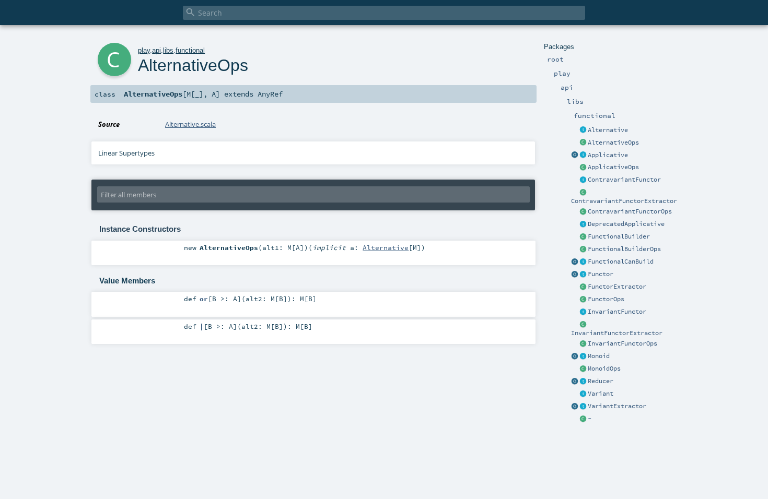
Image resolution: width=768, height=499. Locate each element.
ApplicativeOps (613, 167)
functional (190, 50)
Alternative (608, 130)
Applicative (608, 155)
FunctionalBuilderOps (624, 249)
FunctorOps (606, 299)
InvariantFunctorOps (622, 343)
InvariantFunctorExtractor (616, 333)
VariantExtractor (617, 406)
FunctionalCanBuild (621, 261)
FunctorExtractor (617, 286)
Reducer (600, 381)
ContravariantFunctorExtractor (624, 201)
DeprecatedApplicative (626, 224)
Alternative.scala (190, 124)
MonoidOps (604, 368)
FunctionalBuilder (619, 236)
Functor (600, 274)
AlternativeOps (613, 142)
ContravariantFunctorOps (630, 211)
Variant (600, 393)
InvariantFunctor (617, 311)
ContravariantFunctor (624, 179)
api (156, 50)
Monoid (599, 356)
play (144, 50)
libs (168, 50)
